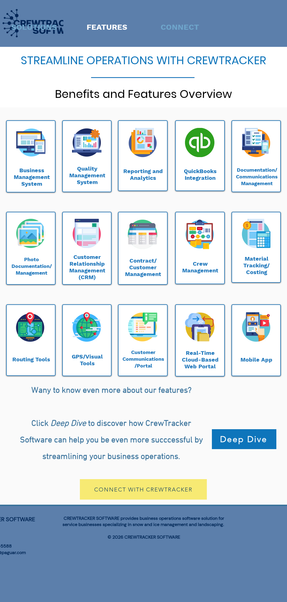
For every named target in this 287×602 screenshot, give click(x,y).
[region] (30, 156)
